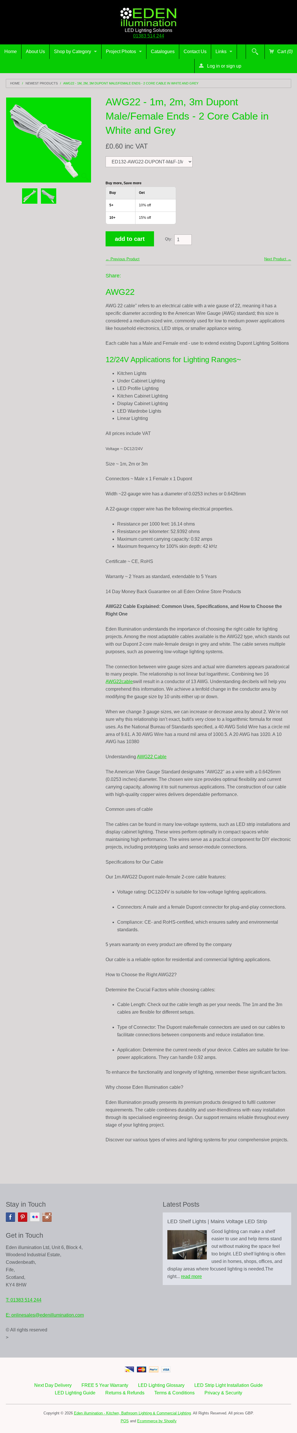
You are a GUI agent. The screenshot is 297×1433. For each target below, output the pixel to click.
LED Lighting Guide (75, 1392)
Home (10, 51)
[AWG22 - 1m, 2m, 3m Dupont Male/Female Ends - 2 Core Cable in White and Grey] (30, 196)
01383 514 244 (148, 35)
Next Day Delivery (53, 1385)
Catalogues (163, 51)
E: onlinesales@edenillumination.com (45, 1315)
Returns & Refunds (124, 1392)
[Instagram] (47, 1217)
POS (125, 1421)
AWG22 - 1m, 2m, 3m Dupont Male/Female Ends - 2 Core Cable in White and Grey (130, 83)
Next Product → (277, 259)
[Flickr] (34, 1217)
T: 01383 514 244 (23, 1299)
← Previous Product (123, 259)
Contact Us (195, 51)
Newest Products (42, 83)
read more (191, 1276)
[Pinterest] (22, 1217)
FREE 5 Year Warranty (105, 1385)
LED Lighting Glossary (161, 1385)
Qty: (168, 239)
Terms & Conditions (174, 1392)
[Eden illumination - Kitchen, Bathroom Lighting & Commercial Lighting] (148, 15)
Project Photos (121, 51)
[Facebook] (10, 1217)
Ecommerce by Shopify (157, 1421)
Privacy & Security (223, 1392)
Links (221, 51)
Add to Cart (130, 239)
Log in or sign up (223, 66)
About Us (35, 51)
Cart (284, 51)
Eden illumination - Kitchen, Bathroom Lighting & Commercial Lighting (132, 1413)
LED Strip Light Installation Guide (228, 1385)
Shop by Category (72, 51)
